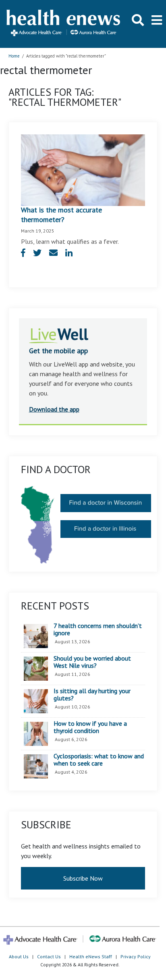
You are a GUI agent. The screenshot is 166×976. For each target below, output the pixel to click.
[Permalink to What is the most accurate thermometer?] (83, 169)
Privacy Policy (135, 956)
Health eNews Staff (90, 956)
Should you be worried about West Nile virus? (92, 662)
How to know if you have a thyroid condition (90, 727)
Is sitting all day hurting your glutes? (92, 695)
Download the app (54, 409)
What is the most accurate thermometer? (61, 214)
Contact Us (49, 956)
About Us (19, 956)
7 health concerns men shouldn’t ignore (98, 629)
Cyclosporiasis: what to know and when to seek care (99, 760)
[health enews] (63, 24)
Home (14, 56)
